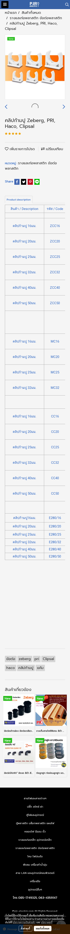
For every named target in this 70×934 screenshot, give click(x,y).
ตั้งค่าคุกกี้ (25, 928)
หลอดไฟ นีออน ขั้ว (35, 832)
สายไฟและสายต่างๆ (35, 798)
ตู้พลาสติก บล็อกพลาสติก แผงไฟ (35, 823)
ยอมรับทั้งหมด (42, 928)
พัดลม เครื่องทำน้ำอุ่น (35, 865)
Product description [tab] (19, 199)
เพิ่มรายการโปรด (21, 149)
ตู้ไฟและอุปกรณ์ (35, 815)
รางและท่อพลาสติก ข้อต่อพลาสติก (35, 848)
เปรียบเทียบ (54, 149)
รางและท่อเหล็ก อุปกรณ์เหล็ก (35, 840)
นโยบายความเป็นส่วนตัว (24, 922)
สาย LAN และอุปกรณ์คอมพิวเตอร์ (35, 873)
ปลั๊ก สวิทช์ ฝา (35, 807)
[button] (66, 4)
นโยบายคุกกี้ (46, 922)
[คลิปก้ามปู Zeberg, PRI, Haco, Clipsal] (35, 67)
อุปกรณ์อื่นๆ (35, 890)
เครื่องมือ (35, 881)
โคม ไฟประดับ (35, 856)
